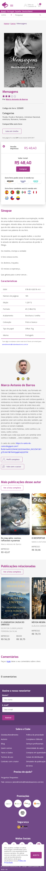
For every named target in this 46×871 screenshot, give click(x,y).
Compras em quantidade (36, 752)
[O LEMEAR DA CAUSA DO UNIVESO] (15, 598)
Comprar (23, 169)
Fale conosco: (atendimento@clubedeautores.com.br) (22, 782)
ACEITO (36, 855)
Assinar (8, 717)
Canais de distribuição (34, 757)
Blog (3, 743)
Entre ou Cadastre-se (32, 5)
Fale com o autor (14, 466)
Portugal (10, 11)
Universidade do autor (35, 748)
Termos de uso (7, 757)
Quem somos (6, 748)
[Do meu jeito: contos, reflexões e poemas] (15, 514)
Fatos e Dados (7, 752)
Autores (4, 739)
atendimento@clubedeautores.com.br (15, 344)
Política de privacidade (35, 735)
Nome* (5, 695)
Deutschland (27, 11)
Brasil (3, 11)
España (18, 11)
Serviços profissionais (34, 743)
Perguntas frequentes (9, 777)
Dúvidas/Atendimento (9, 735)
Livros (13, 23)
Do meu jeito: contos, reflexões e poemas (11, 539)
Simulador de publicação (36, 763)
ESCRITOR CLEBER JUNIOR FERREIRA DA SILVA (12, 629)
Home (6, 23)
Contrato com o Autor (10, 761)
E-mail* (5, 705)
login (9, 661)
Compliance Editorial (34, 739)
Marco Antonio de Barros (17, 99)
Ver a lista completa (12, 488)
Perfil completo (13, 459)
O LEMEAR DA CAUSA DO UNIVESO (12, 623)
